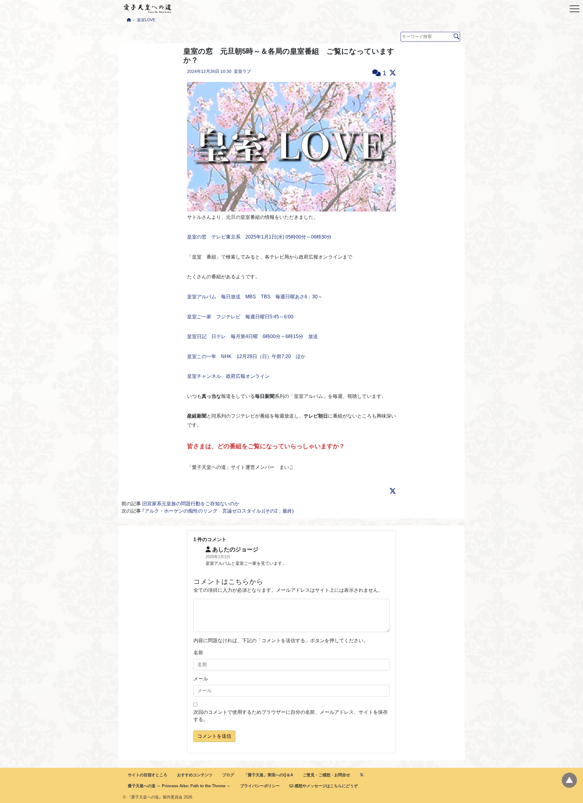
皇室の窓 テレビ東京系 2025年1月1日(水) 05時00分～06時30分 (259, 236)
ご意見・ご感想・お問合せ (326, 775)
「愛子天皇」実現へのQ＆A (268, 775)
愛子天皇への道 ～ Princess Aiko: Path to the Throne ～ (179, 786)
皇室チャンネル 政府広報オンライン (228, 376)
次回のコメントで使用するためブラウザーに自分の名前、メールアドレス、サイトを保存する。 (290, 716)
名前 (198, 652)
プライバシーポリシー (260, 786)
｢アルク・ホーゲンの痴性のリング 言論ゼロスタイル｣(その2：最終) (218, 510)
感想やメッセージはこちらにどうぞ (325, 786)
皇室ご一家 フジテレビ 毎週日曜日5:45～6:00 (240, 316)
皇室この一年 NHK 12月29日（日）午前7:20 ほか (246, 356)
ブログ (228, 775)
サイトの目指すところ (147, 775)
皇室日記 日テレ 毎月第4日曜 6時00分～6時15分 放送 (252, 336)
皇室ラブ (242, 71)
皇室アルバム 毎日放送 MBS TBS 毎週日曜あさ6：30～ (254, 296)
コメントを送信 (214, 736)
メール (200, 678)
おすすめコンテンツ (195, 775)
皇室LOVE (146, 20)
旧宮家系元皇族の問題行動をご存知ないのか (190, 503)
